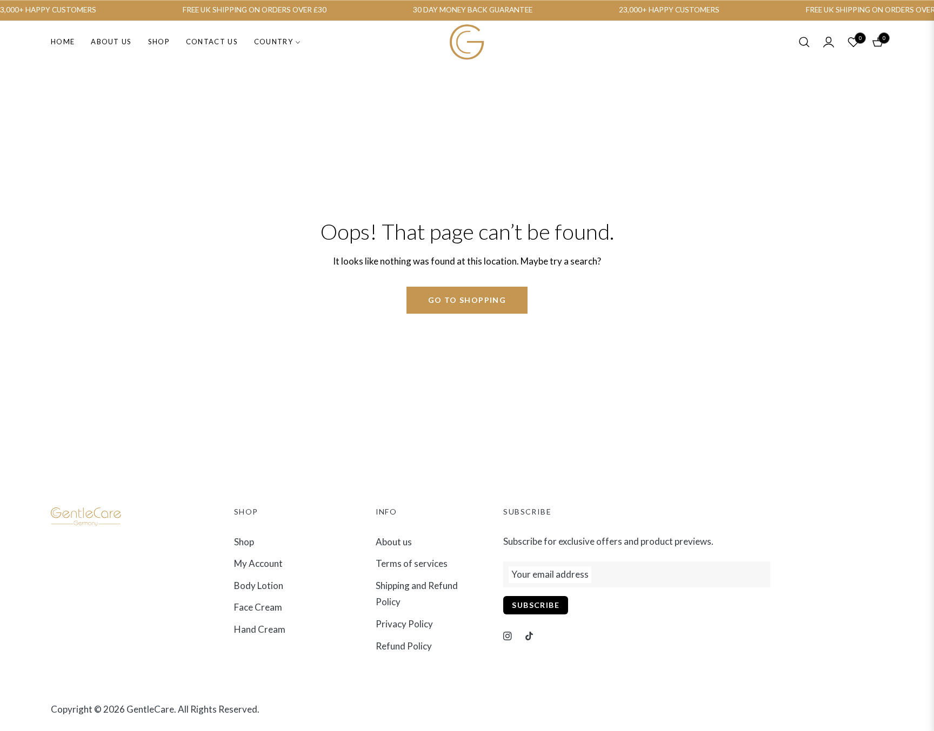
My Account (258, 563)
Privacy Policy (404, 624)
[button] (804, 42)
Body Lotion (258, 585)
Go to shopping (467, 299)
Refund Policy (404, 646)
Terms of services (412, 563)
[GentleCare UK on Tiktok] (529, 635)
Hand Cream (259, 629)
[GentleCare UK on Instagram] (507, 635)
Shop (244, 541)
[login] (828, 42)
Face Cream (258, 607)
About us (394, 541)
